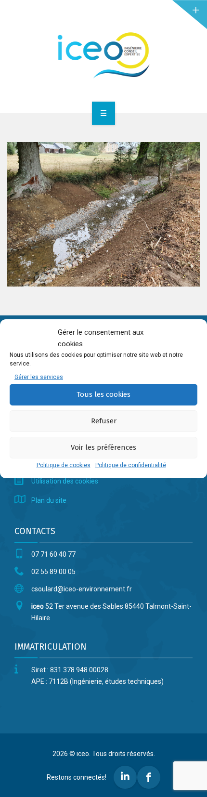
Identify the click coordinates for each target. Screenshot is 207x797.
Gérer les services (38, 377)
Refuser (103, 421)
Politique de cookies (64, 465)
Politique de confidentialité (130, 465)
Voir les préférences (103, 447)
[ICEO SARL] (103, 55)
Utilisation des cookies (64, 481)
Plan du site (48, 500)
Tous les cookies (103, 394)
